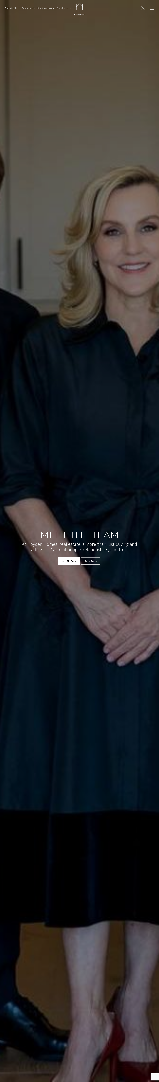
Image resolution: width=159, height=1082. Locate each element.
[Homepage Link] (79, 8)
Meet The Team (69, 561)
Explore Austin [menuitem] (28, 8)
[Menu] (152, 8)
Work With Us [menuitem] (11, 8)
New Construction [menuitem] (45, 8)
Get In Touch (91, 561)
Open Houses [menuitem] (63, 8)
